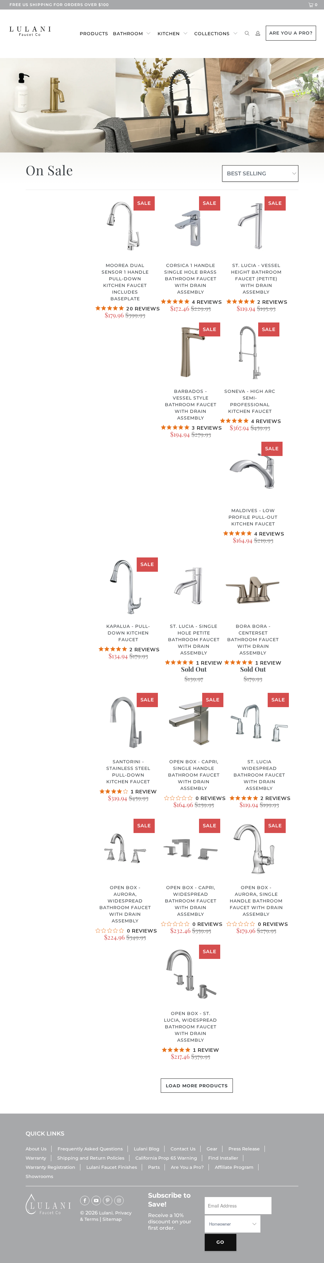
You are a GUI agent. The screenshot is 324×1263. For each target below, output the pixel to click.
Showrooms (39, 1176)
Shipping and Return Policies (90, 1158)
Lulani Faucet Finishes (111, 1167)
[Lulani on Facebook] (85, 1200)
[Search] (247, 33)
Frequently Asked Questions (90, 1149)
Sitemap (112, 1219)
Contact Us (183, 1149)
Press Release (244, 1149)
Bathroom (128, 33)
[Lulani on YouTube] (96, 1200)
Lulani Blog (146, 1149)
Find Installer (223, 1158)
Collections (212, 33)
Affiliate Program (234, 1167)
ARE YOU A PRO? (291, 33)
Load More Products (197, 1086)
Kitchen (169, 33)
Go (220, 1242)
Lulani (106, 1213)
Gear (212, 1149)
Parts (154, 1167)
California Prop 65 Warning (166, 1158)
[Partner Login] (258, 33)
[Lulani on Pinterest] (107, 1200)
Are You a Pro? (187, 1167)
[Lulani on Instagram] (119, 1200)
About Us (36, 1149)
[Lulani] (29, 31)
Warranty (36, 1158)
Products (94, 33)
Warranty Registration (50, 1167)
